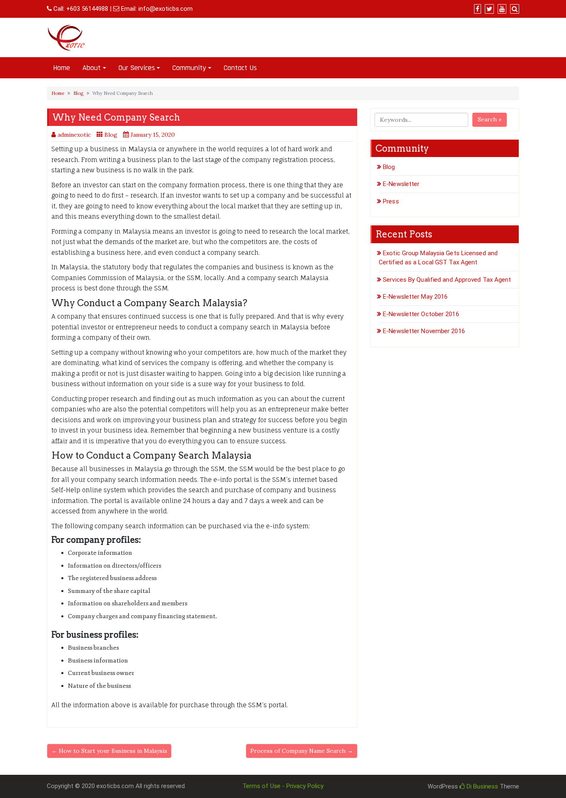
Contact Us (240, 68)
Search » (489, 119)
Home (61, 68)
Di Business (481, 786)
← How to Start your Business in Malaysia (109, 750)
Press (391, 201)
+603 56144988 (87, 8)
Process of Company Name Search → (301, 750)
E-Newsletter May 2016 (415, 296)
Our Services (137, 68)
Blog (78, 93)
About (91, 68)
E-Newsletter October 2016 (421, 314)
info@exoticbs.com (165, 8)
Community (189, 68)
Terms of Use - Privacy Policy (283, 786)
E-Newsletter (401, 184)
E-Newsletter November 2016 (424, 331)
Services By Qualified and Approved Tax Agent (447, 279)
